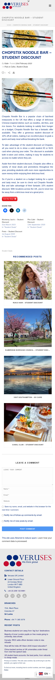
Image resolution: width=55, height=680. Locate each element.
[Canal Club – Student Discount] (28, 422)
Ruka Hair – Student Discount (28, 302)
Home (9, 25)
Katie (6, 63)
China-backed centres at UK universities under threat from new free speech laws (25, 650)
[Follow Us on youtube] (25, 596)
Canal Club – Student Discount (27, 444)
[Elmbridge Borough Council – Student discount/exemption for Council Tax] (28, 327)
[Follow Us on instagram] (12, 596)
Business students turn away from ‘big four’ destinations (27, 630)
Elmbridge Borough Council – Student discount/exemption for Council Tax (28, 350)
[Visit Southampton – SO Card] (28, 375)
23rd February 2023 (24, 63)
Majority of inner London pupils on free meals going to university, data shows (26, 635)
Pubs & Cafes (9, 66)
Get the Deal (8, 199)
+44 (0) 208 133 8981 (16, 591)
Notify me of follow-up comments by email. (23, 515)
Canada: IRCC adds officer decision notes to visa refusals (24, 641)
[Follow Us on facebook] (6, 596)
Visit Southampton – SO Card (28, 397)
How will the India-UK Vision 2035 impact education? (25, 646)
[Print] (15, 72)
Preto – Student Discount (12, 231)
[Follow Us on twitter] (18, 596)
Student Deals (22, 66)
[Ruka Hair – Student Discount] (28, 280)
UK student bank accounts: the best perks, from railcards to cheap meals (27, 656)
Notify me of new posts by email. (18, 520)
